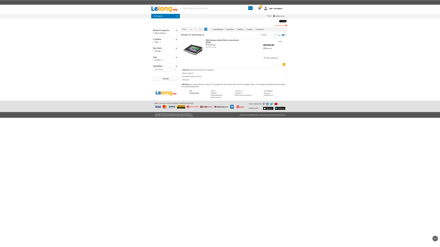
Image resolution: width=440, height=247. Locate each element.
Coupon (250, 29)
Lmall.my (267, 93)
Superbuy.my (268, 95)
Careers (214, 93)
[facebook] (263, 104)
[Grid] (285, 35)
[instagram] (267, 104)
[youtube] (276, 104)
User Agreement (217, 95)
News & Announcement (243, 95)
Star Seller (230, 29)
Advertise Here (280, 25)
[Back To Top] (435, 238)
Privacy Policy (216, 97)
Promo (269, 16)
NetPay (240, 29)
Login (270, 8)
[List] (283, 35)
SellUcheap (211, 45)
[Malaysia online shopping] (165, 9)
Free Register (278, 8)
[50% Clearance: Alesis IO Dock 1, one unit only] (193, 50)
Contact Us (239, 91)
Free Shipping (218, 29)
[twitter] (271, 104)
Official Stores (280, 16)
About (213, 91)
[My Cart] (259, 9)
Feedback (238, 93)
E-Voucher (260, 29)
